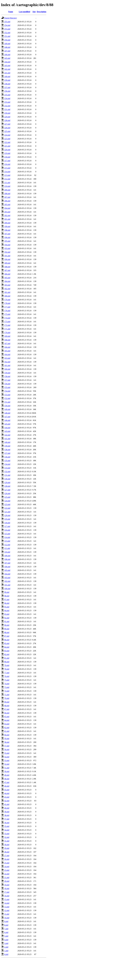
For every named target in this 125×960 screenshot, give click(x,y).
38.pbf (6, 815)
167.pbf (7, 343)
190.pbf (7, 259)
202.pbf (7, 215)
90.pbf (6, 625)
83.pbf (6, 651)
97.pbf (6, 600)
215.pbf (7, 168)
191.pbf (7, 256)
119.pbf (7, 519)
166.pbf (7, 347)
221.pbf (7, 146)
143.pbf (7, 431)
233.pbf (7, 102)
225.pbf (7, 131)
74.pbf (6, 684)
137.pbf (7, 453)
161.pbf (7, 365)
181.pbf (7, 292)
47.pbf (6, 782)
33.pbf (6, 834)
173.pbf (7, 322)
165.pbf (7, 351)
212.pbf (7, 179)
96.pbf (6, 603)
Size (34, 12)
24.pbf (6, 867)
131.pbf (7, 475)
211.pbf (7, 183)
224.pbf (7, 135)
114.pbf (7, 537)
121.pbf (7, 512)
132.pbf (7, 471)
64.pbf (6, 720)
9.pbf (6, 921)
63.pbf (6, 724)
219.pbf (7, 153)
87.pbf (6, 636)
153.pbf (7, 395)
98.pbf (6, 596)
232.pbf (7, 106)
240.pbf (7, 76)
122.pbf (7, 508)
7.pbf (6, 929)
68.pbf (6, 706)
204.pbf (7, 208)
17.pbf (6, 892)
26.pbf (6, 859)
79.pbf (6, 665)
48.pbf (6, 779)
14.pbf (6, 903)
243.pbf (7, 65)
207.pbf (7, 197)
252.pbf (7, 33)
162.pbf (7, 362)
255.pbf (7, 22)
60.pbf (6, 735)
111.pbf (7, 548)
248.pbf (7, 47)
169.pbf (7, 336)
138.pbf (7, 450)
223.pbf (7, 139)
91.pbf (6, 621)
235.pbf (7, 95)
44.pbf (6, 793)
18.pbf (6, 888)
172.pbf (7, 325)
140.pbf (7, 442)
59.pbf (6, 738)
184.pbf (7, 281)
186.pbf (7, 274)
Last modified (24, 12)
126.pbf (7, 493)
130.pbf (7, 479)
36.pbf (6, 823)
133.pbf (7, 468)
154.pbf (7, 391)
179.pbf (7, 300)
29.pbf (6, 848)
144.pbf (7, 428)
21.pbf (6, 877)
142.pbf (7, 435)
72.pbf (6, 691)
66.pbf (6, 713)
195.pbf (7, 241)
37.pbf (6, 819)
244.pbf (7, 62)
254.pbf (7, 25)
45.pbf (6, 790)
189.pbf (7, 263)
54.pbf (6, 757)
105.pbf (7, 570)
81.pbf (6, 658)
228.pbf (7, 120)
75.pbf (6, 680)
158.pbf (7, 376)
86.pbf (6, 640)
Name (10, 12)
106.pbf (7, 567)
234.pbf (7, 98)
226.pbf (7, 128)
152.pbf (7, 398)
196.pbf (7, 237)
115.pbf (7, 534)
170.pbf (7, 333)
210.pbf (7, 186)
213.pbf (7, 175)
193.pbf (7, 248)
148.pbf (7, 413)
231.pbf (7, 109)
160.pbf (7, 369)
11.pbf (6, 914)
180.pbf (7, 296)
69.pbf (6, 702)
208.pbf (7, 194)
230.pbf (7, 113)
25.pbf (6, 863)
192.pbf (7, 252)
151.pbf (7, 402)
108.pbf (7, 559)
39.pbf (6, 812)
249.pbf (7, 44)
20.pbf (6, 881)
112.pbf (7, 545)
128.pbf (7, 486)
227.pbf (7, 124)
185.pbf (7, 278)
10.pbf (6, 918)
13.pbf (6, 907)
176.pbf (7, 311)
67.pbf (6, 709)
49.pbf (6, 775)
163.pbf (7, 358)
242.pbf (7, 69)
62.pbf (6, 728)
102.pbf (7, 581)
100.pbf (7, 589)
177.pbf (7, 307)
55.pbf (6, 753)
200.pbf (7, 223)
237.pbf (7, 87)
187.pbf (7, 270)
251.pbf (7, 36)
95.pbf (6, 607)
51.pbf (6, 768)
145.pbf (7, 424)
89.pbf (6, 629)
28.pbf (6, 852)
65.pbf (6, 717)
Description (41, 12)
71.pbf (6, 695)
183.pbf (7, 285)
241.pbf (7, 73)
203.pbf (7, 212)
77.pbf (6, 673)
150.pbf (7, 406)
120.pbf (7, 515)
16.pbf (6, 896)
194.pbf (7, 245)
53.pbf (6, 760)
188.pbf (7, 267)
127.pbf (7, 490)
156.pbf (7, 384)
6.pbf (6, 932)
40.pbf (6, 808)
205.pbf (7, 204)
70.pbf (6, 698)
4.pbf (6, 940)
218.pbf (7, 157)
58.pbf (6, 742)
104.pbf (7, 574)
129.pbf (7, 482)
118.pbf (7, 523)
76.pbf (6, 676)
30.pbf (6, 845)
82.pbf (6, 654)
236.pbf (7, 91)
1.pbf (6, 951)
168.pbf (7, 340)
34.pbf (6, 830)
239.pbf (7, 80)
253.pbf (7, 29)
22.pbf (6, 874)
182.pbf (7, 289)
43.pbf (6, 797)
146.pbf (7, 420)
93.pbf (6, 614)
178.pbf (7, 303)
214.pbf (7, 172)
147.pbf (7, 417)
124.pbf (7, 501)
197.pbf (7, 234)
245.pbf (7, 58)
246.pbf (7, 55)
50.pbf (6, 771)
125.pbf (7, 497)
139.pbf (7, 446)
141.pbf (7, 439)
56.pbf (6, 749)
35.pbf (6, 826)
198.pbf (7, 230)
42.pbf (6, 801)
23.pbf (6, 870)
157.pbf (7, 380)
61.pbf (6, 731)
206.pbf (7, 201)
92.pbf (6, 618)
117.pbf (7, 526)
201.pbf (7, 219)
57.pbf (6, 746)
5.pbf (6, 936)
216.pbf (7, 164)
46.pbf (6, 786)
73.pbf (6, 687)
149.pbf (7, 409)
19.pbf (6, 885)
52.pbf (6, 764)
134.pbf (7, 464)
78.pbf (6, 669)
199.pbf (7, 226)
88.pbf (6, 632)
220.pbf (7, 150)
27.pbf (6, 856)
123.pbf (7, 504)
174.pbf (7, 318)
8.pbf (6, 925)
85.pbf (6, 643)
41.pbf (6, 804)
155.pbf (7, 387)
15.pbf (6, 899)
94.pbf (6, 610)
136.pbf (7, 457)
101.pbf (7, 585)
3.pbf (6, 943)
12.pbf (6, 910)
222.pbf (7, 142)
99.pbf (6, 592)
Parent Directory (10, 18)
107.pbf (7, 563)
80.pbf (6, 662)
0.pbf (6, 954)
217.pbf (7, 161)
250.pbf (7, 40)
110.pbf (7, 552)
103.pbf (7, 578)
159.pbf (7, 373)
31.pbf (6, 841)
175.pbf (7, 314)
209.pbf (7, 190)
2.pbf (6, 947)
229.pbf (7, 117)
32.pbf (6, 837)
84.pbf (6, 647)
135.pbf (7, 461)
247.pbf (7, 51)
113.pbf (7, 541)
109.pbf (7, 556)
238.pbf (7, 84)
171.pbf (7, 329)
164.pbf (7, 354)
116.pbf (7, 530)
